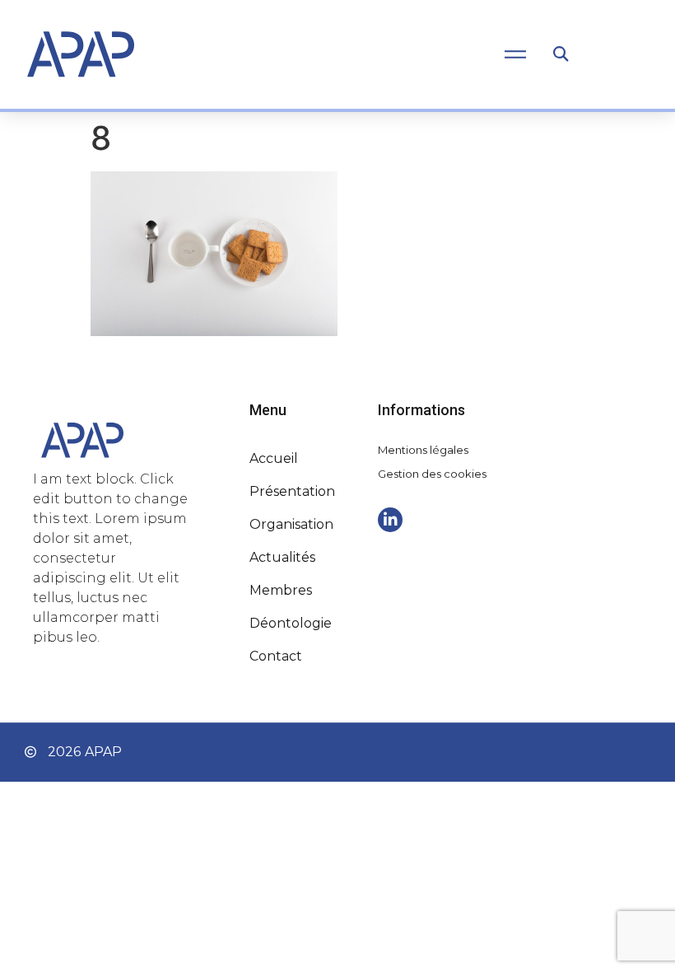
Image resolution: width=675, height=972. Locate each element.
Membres (280, 590)
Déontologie (290, 623)
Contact (275, 656)
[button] (560, 54)
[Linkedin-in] (390, 519)
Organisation (291, 524)
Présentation (292, 491)
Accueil (273, 458)
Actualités (282, 557)
